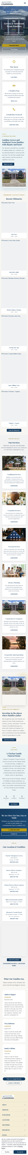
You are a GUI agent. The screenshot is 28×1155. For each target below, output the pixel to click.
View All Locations (14, 960)
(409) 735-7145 (14, 876)
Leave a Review (14, 1083)
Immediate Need (14, 45)
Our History (14, 804)
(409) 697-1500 (14, 918)
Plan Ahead (14, 49)
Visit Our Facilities (9, 739)
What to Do (14, 101)
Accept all (20, 1152)
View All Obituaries (14, 430)
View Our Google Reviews (14, 1079)
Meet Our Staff (8, 164)
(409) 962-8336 (14, 124)
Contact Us (14, 834)
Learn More (14, 77)
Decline (7, 1152)
